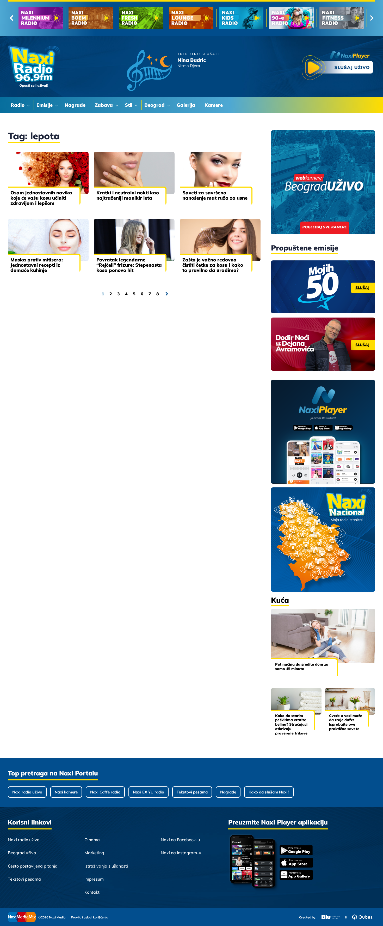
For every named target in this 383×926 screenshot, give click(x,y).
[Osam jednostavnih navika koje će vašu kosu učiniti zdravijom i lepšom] (48, 173)
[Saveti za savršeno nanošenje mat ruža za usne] (220, 173)
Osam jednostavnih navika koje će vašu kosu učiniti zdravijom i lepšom (41, 198)
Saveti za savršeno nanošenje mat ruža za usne (215, 195)
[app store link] (296, 863)
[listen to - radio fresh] (40, 18)
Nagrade (228, 792)
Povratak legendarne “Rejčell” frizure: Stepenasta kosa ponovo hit (129, 265)
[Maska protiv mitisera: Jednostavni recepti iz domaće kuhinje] (48, 240)
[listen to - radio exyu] (291, 18)
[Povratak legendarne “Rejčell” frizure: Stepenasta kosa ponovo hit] (134, 240)
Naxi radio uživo (27, 792)
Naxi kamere (66, 792)
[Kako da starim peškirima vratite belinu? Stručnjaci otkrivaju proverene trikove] (296, 701)
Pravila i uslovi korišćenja (89, 917)
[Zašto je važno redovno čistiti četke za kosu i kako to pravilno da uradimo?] (220, 240)
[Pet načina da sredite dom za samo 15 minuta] (323, 636)
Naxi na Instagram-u (181, 852)
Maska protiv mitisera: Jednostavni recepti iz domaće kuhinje (36, 265)
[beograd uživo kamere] (323, 182)
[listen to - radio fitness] (241, 18)
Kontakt (92, 892)
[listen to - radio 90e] (191, 18)
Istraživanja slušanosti (106, 866)
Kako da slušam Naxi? (269, 792)
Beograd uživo (22, 852)
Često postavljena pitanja (33, 866)
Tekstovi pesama (192, 792)
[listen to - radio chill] (341, 18)
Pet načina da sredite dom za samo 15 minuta (301, 666)
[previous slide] (11, 18)
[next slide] (371, 18)
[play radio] (337, 66)
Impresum (94, 879)
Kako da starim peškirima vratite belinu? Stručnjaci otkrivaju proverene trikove (291, 724)
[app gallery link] (296, 875)
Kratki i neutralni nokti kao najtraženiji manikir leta (127, 195)
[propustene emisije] (323, 287)
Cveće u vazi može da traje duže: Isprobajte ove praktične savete (345, 722)
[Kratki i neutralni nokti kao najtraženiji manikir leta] (134, 173)
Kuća (280, 600)
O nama (92, 839)
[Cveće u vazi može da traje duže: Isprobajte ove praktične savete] (350, 701)
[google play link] (296, 850)
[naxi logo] (34, 66)
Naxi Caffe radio (105, 792)
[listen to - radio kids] (141, 18)
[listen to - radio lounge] (90, 18)
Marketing (94, 852)
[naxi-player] (323, 432)
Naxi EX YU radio (148, 792)
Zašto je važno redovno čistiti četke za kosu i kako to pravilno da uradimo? (212, 265)
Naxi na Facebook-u (180, 839)
